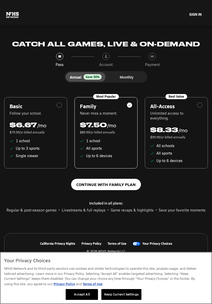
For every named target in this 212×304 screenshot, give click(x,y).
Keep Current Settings (121, 294)
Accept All (81, 294)
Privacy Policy (91, 244)
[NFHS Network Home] (12, 15)
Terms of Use (117, 244)
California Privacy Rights (57, 244)
